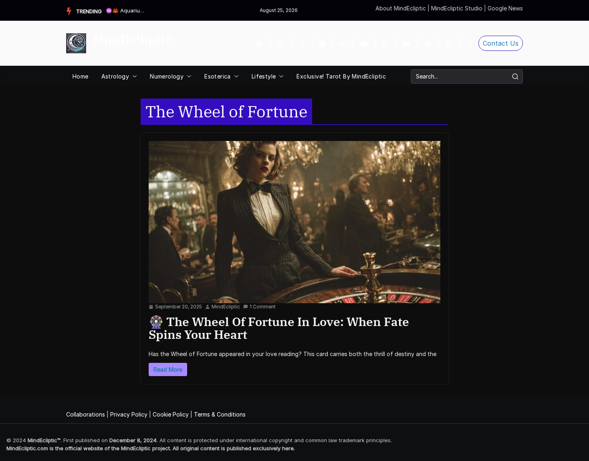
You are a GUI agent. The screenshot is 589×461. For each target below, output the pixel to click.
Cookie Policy (171, 414)
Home (81, 76)
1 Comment (263, 307)
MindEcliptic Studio (457, 8)
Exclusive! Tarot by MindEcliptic (341, 76)
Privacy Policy (128, 414)
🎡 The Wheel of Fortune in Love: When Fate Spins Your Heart (279, 328)
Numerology (167, 76)
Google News (505, 8)
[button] (133, 76)
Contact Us (500, 43)
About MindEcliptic (401, 8)
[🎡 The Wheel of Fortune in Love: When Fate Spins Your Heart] (294, 222)
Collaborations (85, 414)
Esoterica (217, 76)
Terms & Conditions (220, 414)
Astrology (115, 76)
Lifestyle (264, 76)
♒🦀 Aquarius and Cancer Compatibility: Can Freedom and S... (126, 10)
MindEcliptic (132, 39)
